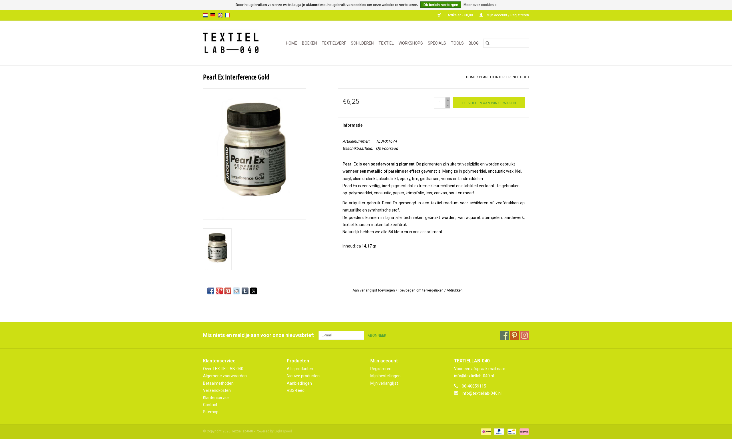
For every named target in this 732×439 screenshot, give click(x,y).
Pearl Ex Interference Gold (504, 77)
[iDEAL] (485, 432)
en (220, 15)
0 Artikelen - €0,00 (459, 15)
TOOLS (457, 43)
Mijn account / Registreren (507, 15)
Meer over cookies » (480, 5)
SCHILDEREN (362, 43)
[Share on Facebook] (210, 291)
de (212, 15)
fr (227, 15)
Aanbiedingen (299, 383)
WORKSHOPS (411, 43)
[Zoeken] (487, 43)
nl (205, 15)
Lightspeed (283, 431)
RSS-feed (296, 390)
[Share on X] (253, 291)
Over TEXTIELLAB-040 (223, 368)
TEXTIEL (386, 43)
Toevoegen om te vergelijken (421, 290)
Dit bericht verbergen (440, 5)
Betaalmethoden (218, 383)
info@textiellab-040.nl (482, 393)
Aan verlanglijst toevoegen (374, 290)
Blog (474, 43)
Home (291, 43)
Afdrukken (455, 290)
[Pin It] (227, 291)
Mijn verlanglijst (384, 383)
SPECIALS (437, 43)
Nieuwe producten (303, 376)
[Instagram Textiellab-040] (524, 335)
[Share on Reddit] (236, 291)
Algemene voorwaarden (225, 376)
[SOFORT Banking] (523, 432)
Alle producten (300, 368)
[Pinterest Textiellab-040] (514, 335)
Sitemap (210, 412)
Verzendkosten (217, 390)
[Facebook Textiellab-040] (504, 335)
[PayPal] (498, 432)
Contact (210, 404)
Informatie (353, 125)
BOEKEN (309, 43)
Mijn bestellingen (385, 376)
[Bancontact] (511, 432)
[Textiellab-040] (233, 43)
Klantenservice (216, 397)
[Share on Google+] (219, 291)
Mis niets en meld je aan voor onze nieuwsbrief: (258, 335)
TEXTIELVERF (334, 43)
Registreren (380, 368)
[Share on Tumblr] (245, 291)
